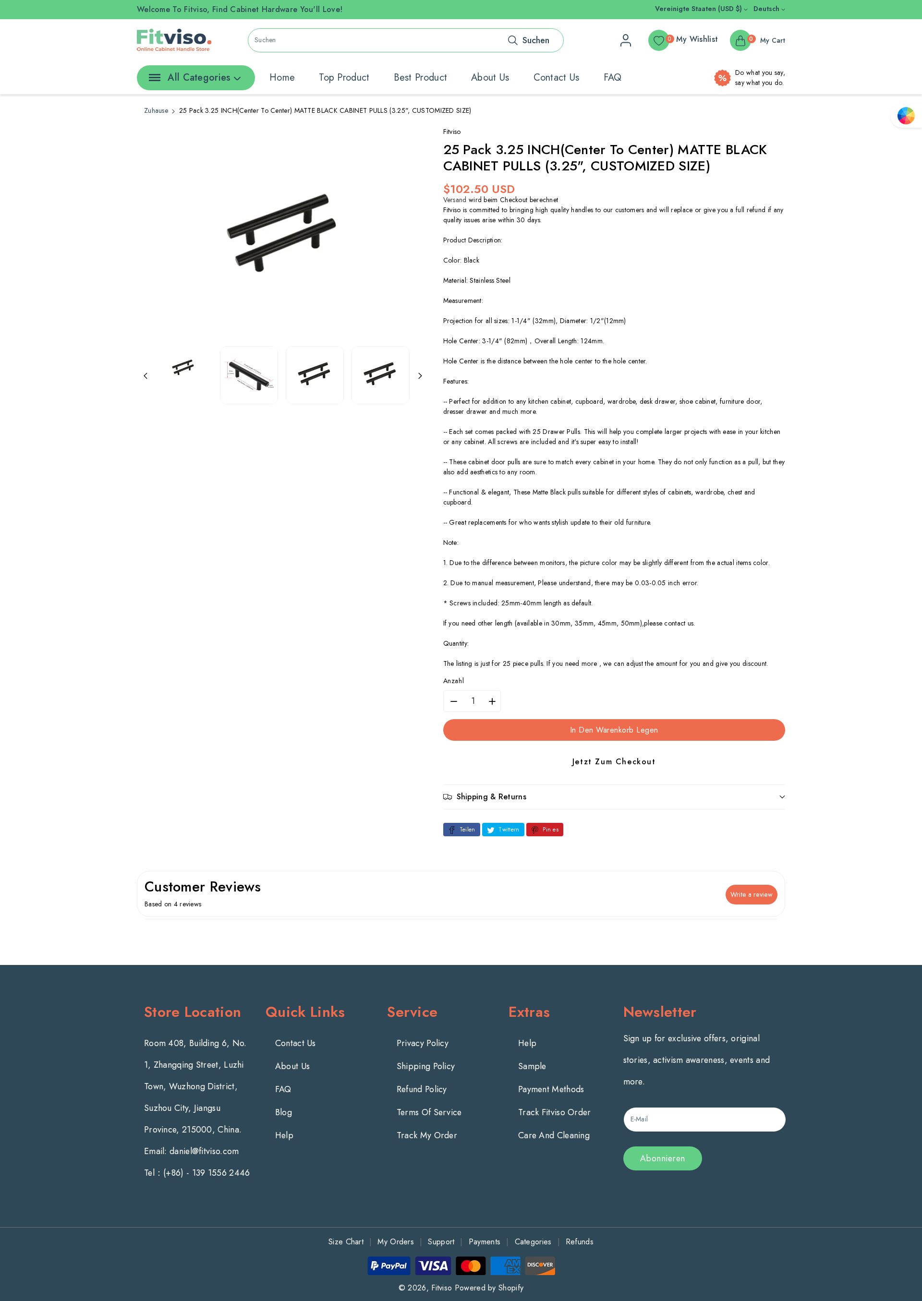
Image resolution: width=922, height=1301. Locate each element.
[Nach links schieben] (145, 375)
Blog (283, 1112)
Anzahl (453, 681)
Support (441, 1241)
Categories (533, 1241)
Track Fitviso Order (554, 1112)
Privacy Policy (423, 1043)
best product (421, 77)
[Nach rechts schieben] (420, 375)
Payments (484, 1241)
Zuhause (156, 110)
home (282, 77)
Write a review (751, 894)
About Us (292, 1066)
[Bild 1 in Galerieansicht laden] (183, 367)
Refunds (580, 1241)
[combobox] (406, 40)
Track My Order (427, 1135)
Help (284, 1135)
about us (490, 77)
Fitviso (441, 1287)
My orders (395, 1241)
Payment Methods (551, 1089)
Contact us (557, 77)
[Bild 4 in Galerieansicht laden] (381, 375)
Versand (455, 200)
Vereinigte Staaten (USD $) (699, 8)
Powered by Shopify (489, 1287)
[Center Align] (153, 81)
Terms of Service (429, 1112)
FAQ (613, 77)
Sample (532, 1066)
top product (344, 77)
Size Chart (346, 1241)
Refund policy (422, 1089)
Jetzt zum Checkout (614, 761)
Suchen (535, 40)
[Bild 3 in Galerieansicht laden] (315, 375)
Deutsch (767, 8)
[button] (614, 796)
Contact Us (295, 1043)
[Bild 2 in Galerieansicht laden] (249, 375)
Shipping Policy (426, 1066)
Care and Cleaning (554, 1135)
